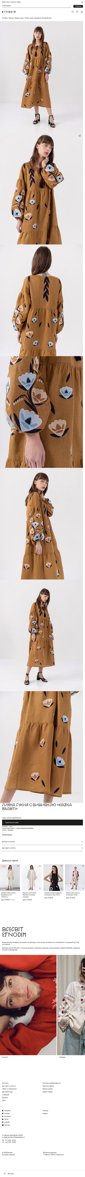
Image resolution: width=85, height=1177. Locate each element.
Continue (78, 6)
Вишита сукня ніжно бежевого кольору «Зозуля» (29, 895)
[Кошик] (82, 12)
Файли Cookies (47, 1089)
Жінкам (11, 18)
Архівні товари (47, 1092)
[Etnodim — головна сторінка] (9, 12)
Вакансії (5, 1097)
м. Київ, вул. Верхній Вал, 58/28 (12, 1135)
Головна (4, 18)
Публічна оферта (48, 1086)
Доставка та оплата (9, 1086)
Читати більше (7, 834)
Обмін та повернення (9, 1089)
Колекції (45, 1110)
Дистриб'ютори (7, 1092)
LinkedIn (7, 1122)
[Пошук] (73, 12)
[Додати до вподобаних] (80, 136)
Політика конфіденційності (51, 1083)
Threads (7, 1113)
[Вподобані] (77, 12)
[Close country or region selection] (82, 2)
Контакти (5, 1083)
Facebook (7, 1116)
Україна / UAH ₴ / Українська (54, 1154)
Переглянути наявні (12, 822)
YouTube (7, 1125)
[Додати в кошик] (18, 888)
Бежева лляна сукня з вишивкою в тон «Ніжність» (8, 895)
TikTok (6, 1119)
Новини (45, 1113)
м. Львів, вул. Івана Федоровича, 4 (13, 1137)
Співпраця (5, 1095)
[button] (36, 6)
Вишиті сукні (19, 18)
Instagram (7, 1110)
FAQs (4, 1100)
